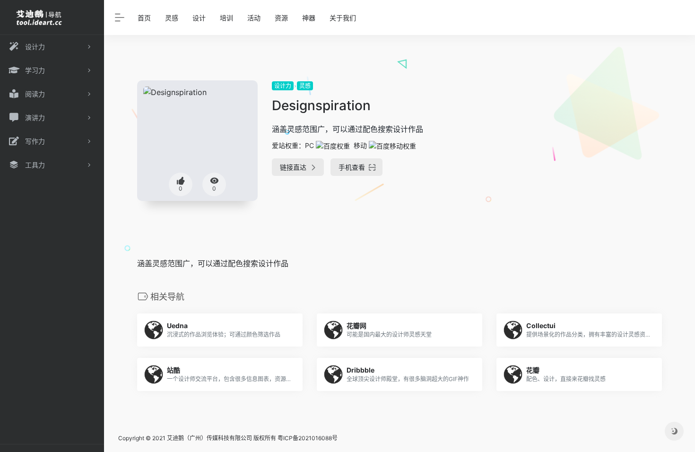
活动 (254, 18)
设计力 (282, 85)
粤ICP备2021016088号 (308, 438)
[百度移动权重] (392, 145)
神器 (308, 18)
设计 (199, 18)
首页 (144, 18)
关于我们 (343, 18)
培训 (226, 18)
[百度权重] (333, 145)
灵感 (171, 18)
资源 (281, 18)
